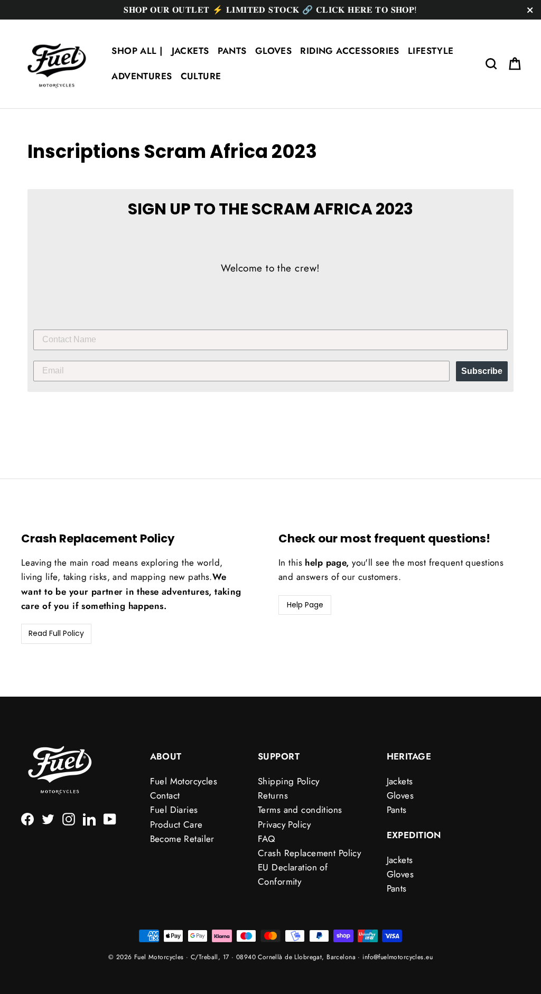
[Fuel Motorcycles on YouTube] (110, 818)
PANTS (232, 50)
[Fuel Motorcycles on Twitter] (48, 818)
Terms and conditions (300, 809)
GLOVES (273, 50)
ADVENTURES (141, 76)
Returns (273, 795)
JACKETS (190, 50)
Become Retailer (182, 838)
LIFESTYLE (431, 50)
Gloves (400, 795)
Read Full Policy (56, 633)
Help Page (305, 604)
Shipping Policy (288, 781)
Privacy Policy (284, 824)
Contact (165, 795)
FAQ (266, 838)
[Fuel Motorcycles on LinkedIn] (89, 818)
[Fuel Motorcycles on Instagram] (68, 818)
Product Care (176, 824)
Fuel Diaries (174, 809)
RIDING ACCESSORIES (349, 50)
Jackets (400, 781)
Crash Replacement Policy (309, 853)
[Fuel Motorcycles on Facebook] (27, 818)
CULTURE (201, 76)
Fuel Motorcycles (184, 781)
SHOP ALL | (137, 50)
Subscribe (481, 371)
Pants (397, 809)
